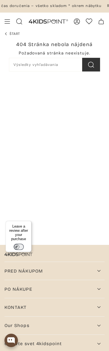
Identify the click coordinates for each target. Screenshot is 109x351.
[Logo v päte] (18, 254)
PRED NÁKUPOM (23, 271)
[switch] (19, 247)
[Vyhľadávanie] (91, 64)
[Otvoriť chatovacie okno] (11, 340)
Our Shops (16, 325)
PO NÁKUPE (18, 289)
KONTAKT (15, 307)
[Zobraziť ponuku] (7, 21)
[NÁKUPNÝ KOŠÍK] (101, 21)
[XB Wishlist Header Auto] (89, 21)
